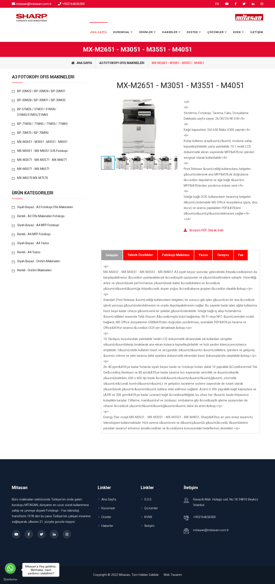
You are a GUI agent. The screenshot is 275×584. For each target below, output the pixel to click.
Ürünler (106, 517)
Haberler (169, 32)
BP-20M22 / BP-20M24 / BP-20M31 (41, 91)
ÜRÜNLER (146, 32)
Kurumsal (121, 32)
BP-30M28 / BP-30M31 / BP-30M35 (41, 100)
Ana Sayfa (98, 32)
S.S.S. (148, 499)
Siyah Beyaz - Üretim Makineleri (38, 261)
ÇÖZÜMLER (215, 32)
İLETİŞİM (256, 32)
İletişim (149, 526)
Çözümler (151, 508)
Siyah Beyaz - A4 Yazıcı (33, 243)
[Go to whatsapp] (10, 568)
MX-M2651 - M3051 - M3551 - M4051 (42, 141)
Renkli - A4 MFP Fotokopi (33, 234)
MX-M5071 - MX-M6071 (33, 169)
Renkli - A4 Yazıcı (28, 252)
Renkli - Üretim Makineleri (34, 270)
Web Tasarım (172, 575)
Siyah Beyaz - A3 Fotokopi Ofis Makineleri (45, 207)
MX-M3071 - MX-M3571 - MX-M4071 (42, 160)
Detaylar (112, 255)
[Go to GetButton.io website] (10, 579)
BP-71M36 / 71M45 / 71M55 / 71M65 (42, 123)
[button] (173, 127)
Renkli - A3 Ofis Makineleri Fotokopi (40, 216)
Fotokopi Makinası (175, 255)
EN (217, 4)
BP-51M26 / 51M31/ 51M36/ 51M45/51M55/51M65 (36, 111)
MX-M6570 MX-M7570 (32, 178)
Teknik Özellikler (140, 255)
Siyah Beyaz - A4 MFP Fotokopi (38, 225)
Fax (240, 255)
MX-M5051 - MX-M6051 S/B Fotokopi (42, 150)
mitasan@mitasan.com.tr (34, 4)
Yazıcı (203, 255)
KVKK (237, 32)
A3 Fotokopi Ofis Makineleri (121, 63)
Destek (192, 32)
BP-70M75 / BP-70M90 (33, 132)
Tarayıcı (223, 255)
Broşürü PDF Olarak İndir (205, 230)
